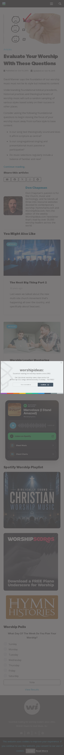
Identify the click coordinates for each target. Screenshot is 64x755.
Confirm (44, 384)
